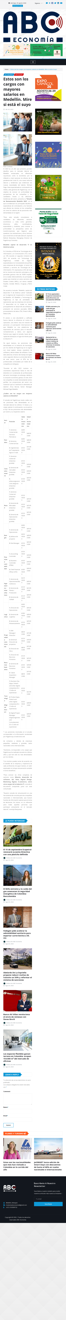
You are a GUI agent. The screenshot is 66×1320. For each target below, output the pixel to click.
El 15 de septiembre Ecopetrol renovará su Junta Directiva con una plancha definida (17, 852)
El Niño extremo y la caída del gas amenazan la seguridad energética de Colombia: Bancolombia (17, 892)
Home (6, 69)
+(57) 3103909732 (11, 1207)
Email (5, 1116)
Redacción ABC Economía (14, 858)
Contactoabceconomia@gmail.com (16, 1205)
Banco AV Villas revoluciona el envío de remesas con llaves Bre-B (16, 1016)
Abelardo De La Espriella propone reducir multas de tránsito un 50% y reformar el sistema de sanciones (17, 976)
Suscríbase (48, 1204)
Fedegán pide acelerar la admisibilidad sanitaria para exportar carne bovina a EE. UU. (17, 934)
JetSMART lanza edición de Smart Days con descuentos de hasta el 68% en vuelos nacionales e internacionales (48, 1166)
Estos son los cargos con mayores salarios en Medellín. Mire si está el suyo (33, 69)
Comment (6, 1091)
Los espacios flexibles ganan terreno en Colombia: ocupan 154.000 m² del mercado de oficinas (17, 1057)
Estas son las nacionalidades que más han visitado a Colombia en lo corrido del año (17, 1166)
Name (5, 1107)
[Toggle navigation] (33, 62)
